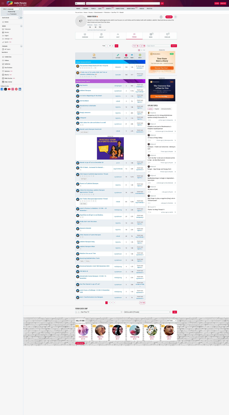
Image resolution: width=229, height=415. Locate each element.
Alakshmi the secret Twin (88, 253)
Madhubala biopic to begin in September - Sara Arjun (161, 179)
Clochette (170, 203)
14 (95, 67)
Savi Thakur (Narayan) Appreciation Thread (94, 199)
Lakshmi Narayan (85, 90)
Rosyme (171, 151)
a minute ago (160, 183)
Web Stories (8, 78)
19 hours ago (163, 171)
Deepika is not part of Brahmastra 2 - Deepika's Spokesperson (160, 127)
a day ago (164, 192)
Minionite (118, 67)
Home (6, 22)
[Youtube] (9, 89)
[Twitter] (5, 89)
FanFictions (120, 8)
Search (174, 46)
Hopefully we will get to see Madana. (91, 215)
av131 (118, 163)
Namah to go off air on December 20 (91, 162)
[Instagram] (12, 89)
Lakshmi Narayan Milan (87, 246)
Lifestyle (7, 39)
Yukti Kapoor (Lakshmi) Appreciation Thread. (94, 174)
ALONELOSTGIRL (140, 284)
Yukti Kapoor (84, 178)
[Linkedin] (20, 89)
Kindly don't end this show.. (88, 221)
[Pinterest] (16, 89)
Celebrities (8, 57)
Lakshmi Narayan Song (87, 241)
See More (5, 52)
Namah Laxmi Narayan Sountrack (90, 129)
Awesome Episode (85, 228)
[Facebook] (2, 89)
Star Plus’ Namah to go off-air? (90, 284)
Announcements (166, 109)
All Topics (7, 49)
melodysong (118, 210)
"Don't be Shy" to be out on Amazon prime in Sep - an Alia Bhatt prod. (161, 159)
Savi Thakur (83, 203)
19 (95, 76)
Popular (157, 109)
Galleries (7, 64)
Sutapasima (170, 120)
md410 (171, 212)
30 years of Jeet (153, 189)
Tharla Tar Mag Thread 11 (156, 209)
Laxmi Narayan (84, 132)
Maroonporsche (169, 140)
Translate (13, 14)
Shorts (7, 75)
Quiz (99, 8)
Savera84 (118, 75)
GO (162, 3)
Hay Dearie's (84, 85)
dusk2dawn (139, 68)
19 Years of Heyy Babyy (155, 137)
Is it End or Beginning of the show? (91, 95)
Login (217, 3)
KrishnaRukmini (139, 193)
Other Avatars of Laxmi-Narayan (90, 235)
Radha (82, 261)
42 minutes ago (159, 131)
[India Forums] (16, 3)
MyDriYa (117, 96)
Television (8, 29)
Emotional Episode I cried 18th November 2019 (94, 266)
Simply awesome (85, 112)
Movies (7, 32)
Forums (4, 46)
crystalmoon (118, 91)
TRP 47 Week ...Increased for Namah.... (92, 167)
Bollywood (153, 124)
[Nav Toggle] (2, 3)
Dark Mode (5, 18)
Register (223, 3)
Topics (93, 8)
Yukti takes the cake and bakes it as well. (93, 122)
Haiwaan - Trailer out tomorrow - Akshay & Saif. (161, 148)
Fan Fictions (8, 67)
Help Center (8, 82)
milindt (118, 101)
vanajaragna (118, 86)
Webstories (131, 8)
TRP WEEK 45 (84, 271)
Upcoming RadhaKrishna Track (89, 258)
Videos (7, 60)
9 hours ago (164, 162)
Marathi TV (153, 207)
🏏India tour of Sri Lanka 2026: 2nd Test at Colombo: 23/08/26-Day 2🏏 (93, 73)
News (4, 26)
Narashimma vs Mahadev (88, 105)
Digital (6, 35)
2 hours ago (160, 140)
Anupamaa (153, 113)
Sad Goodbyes (84, 101)
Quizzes (7, 71)
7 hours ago (164, 151)
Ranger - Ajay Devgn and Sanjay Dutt (159, 169)
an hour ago (162, 120)
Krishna (88, 261)
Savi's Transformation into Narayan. (91, 297)
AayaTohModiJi (139, 92)
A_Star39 (139, 75)
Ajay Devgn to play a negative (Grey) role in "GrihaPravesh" (161, 199)
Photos (149, 8)
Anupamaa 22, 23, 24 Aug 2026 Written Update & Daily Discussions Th (160, 116)
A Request (83, 118)
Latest (150, 109)
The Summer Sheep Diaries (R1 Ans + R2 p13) (94, 65)
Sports (6, 42)
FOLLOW (169, 17)
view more (80, 343)
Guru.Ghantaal (169, 131)
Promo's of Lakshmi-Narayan (89, 183)
